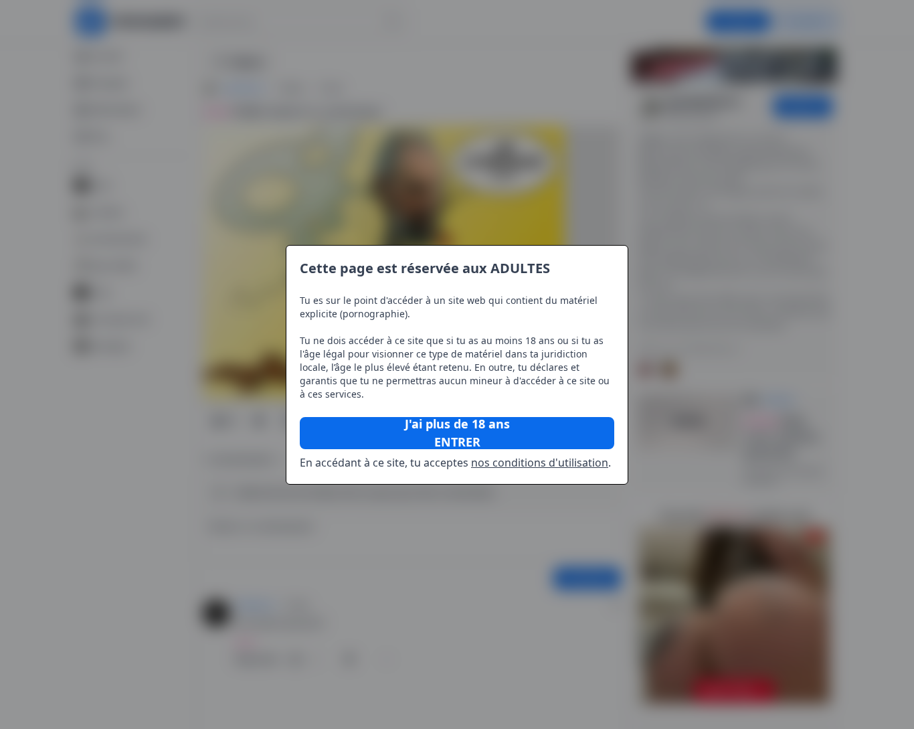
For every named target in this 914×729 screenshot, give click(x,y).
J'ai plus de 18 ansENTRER (457, 433)
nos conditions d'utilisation (539, 462)
